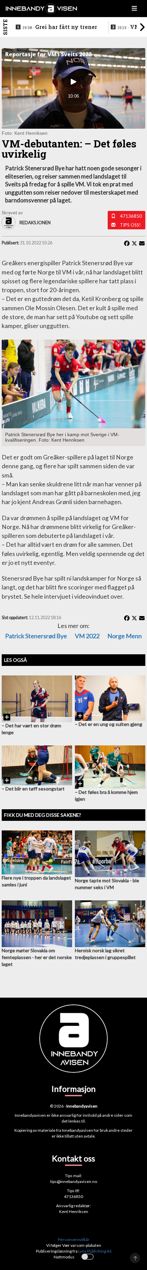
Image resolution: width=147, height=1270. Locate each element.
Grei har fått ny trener (60, 27)
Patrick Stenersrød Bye (36, 636)
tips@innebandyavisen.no (73, 1181)
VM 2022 (87, 636)
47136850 (131, 216)
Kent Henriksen (73, 1211)
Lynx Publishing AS (94, 1251)
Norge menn (124, 636)
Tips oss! (130, 225)
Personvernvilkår (74, 1239)
